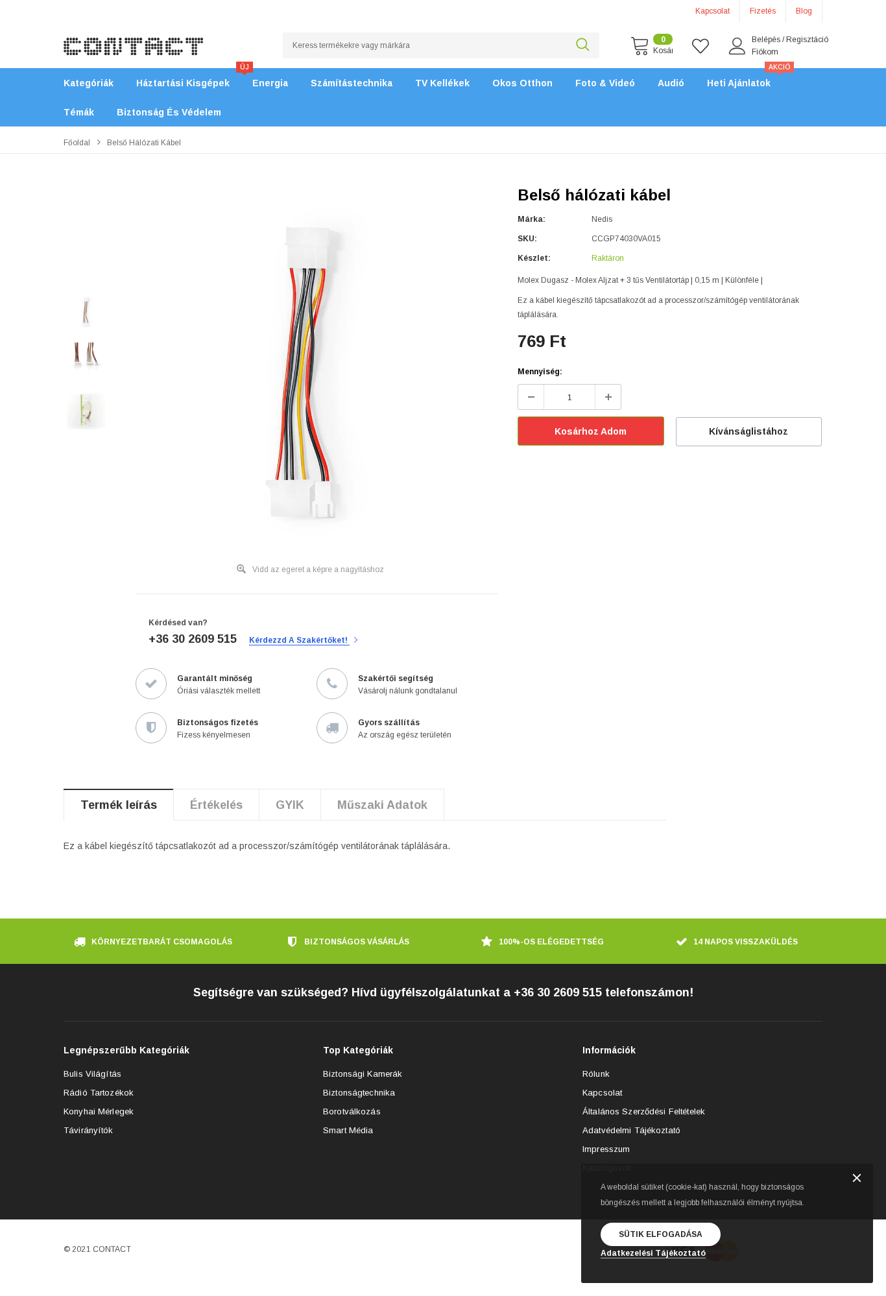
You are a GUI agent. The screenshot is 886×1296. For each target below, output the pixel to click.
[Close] (856, 1178)
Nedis (602, 219)
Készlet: (534, 258)
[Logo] (133, 39)
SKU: (527, 238)
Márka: (531, 219)
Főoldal (77, 142)
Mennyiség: (540, 371)
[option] (310, 373)
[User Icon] (737, 46)
